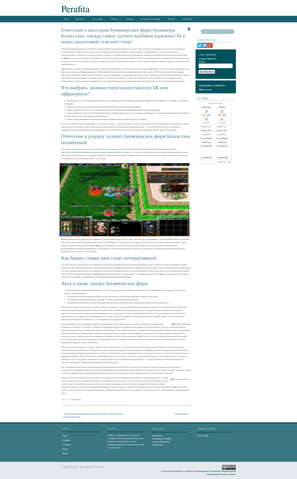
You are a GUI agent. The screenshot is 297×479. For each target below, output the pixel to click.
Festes (114, 19)
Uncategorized (75, 399)
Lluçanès (98, 19)
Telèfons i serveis (205, 89)
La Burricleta (157, 445)
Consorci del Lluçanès (161, 441)
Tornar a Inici (202, 435)
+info (228, 162)
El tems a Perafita (216, 103)
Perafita (75, 8)
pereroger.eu (157, 435)
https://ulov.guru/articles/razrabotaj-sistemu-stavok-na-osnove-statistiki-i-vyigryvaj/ (96, 152)
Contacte (187, 19)
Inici (66, 19)
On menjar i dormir (150, 19)
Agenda (130, 19)
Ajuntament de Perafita (161, 438)
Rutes (171, 19)
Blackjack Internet (181, 414)
